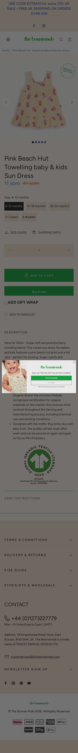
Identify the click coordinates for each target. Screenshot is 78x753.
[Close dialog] (74, 362)
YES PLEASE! (51, 378)
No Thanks (51, 382)
